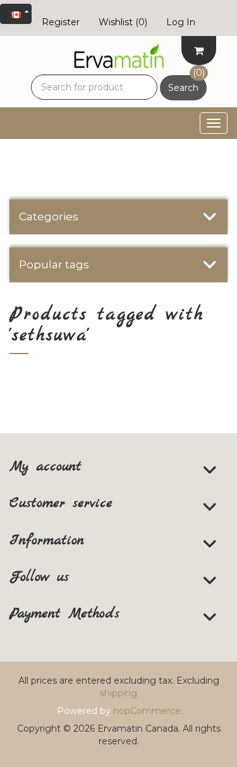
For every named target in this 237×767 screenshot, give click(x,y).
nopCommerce (147, 710)
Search (183, 87)
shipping (118, 693)
